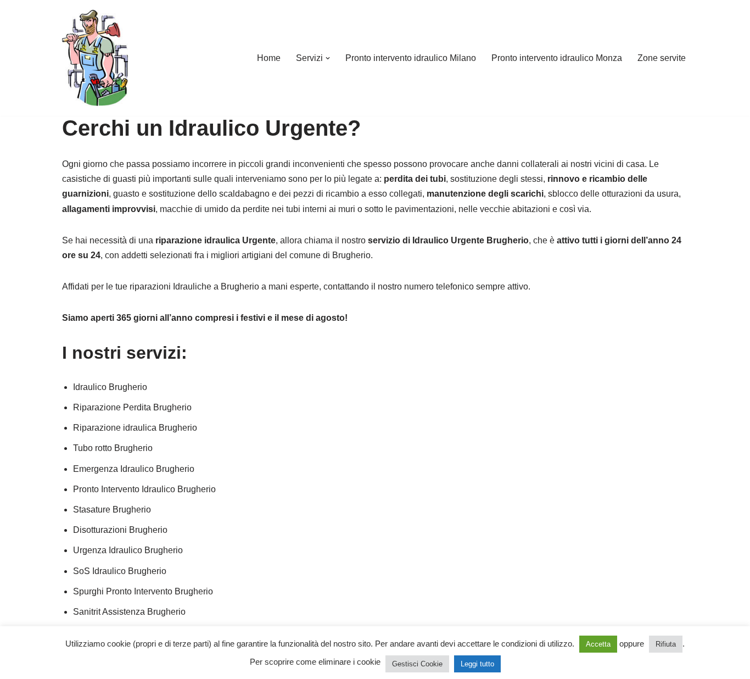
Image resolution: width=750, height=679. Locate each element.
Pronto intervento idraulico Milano (410, 58)
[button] (328, 58)
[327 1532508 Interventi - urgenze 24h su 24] (95, 58)
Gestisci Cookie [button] (417, 664)
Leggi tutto (477, 664)
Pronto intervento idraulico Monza (556, 58)
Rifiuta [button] (666, 644)
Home (269, 58)
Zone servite (661, 58)
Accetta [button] (598, 644)
